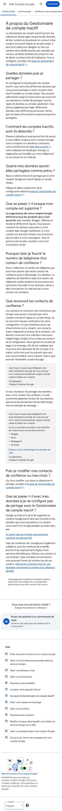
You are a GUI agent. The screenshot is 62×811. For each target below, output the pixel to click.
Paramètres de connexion (22, 715)
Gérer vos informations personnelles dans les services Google (31, 662)
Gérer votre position (19, 708)
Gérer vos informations (21, 677)
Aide (7, 647)
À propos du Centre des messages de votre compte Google (31, 739)
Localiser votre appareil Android (25, 689)
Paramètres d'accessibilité (22, 683)
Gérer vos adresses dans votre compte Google (32, 731)
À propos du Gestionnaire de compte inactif (32, 696)
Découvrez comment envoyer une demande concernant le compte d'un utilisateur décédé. (30, 568)
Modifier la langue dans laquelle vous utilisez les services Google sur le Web (32, 723)
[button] (4, 4)
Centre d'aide (8, 11)
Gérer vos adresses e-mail (22, 670)
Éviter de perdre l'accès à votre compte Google (32, 654)
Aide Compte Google (21, 4)
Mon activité (41, 146)
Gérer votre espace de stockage (25, 702)
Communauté (24, 11)
